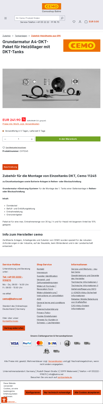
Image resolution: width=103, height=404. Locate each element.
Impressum (42, 272)
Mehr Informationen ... (10, 400)
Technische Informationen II (84, 285)
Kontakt (40, 269)
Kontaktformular (10, 321)
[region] (51, 88)
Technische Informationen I (84, 282)
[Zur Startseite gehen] (51, 8)
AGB (39, 299)
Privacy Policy (43, 312)
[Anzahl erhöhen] (32, 138)
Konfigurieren (33, 392)
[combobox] (37, 18)
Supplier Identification (47, 276)
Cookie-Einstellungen (47, 316)
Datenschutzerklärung (47, 309)
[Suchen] (62, 18)
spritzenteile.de (65, 377)
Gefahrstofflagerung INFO (83, 289)
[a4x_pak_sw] (51, 88)
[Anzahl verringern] (5, 138)
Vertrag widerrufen (13, 328)
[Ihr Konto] (80, 21)
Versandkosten (55, 361)
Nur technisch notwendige (57, 392)
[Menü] (6, 18)
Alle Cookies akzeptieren (87, 392)
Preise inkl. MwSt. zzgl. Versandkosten (21, 124)
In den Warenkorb (68, 139)
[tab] (10, 167)
